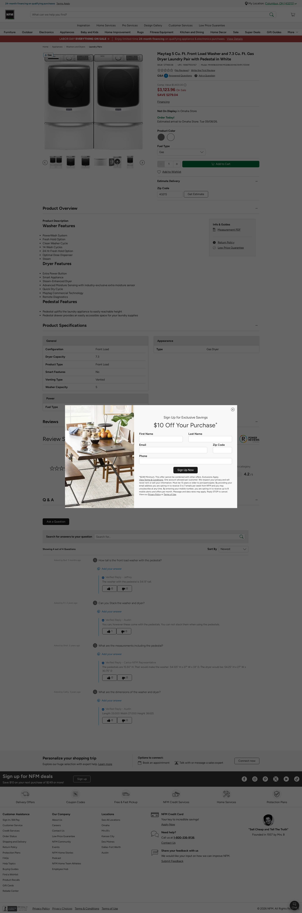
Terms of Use (170, 494)
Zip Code (219, 445)
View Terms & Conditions (151, 480)
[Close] (232, 409)
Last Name (195, 434)
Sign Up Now (185, 470)
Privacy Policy (154, 494)
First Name (146, 434)
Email (142, 445)
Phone (143, 456)
